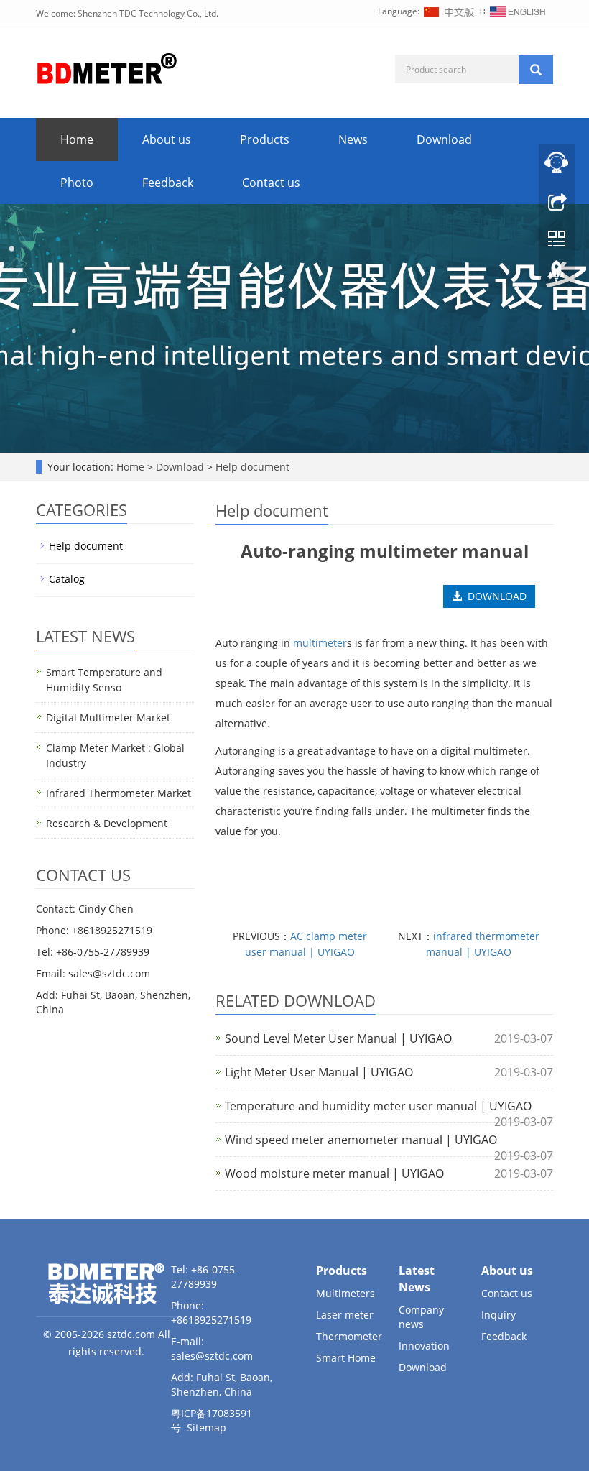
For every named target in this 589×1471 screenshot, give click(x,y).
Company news (421, 1317)
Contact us (271, 182)
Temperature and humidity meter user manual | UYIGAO (378, 1106)
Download (444, 139)
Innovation (424, 1345)
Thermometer (349, 1336)
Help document (251, 467)
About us (166, 139)
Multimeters (345, 1293)
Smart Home (346, 1358)
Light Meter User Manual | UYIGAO (319, 1072)
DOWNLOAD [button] (494, 596)
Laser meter (345, 1315)
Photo (76, 182)
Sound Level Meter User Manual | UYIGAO (338, 1038)
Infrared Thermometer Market (118, 793)
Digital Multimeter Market (108, 717)
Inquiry (498, 1315)
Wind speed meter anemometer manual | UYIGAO (361, 1140)
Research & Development (106, 823)
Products (264, 139)
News (353, 139)
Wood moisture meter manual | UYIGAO (334, 1173)
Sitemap (206, 1427)
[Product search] (536, 69)
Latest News (417, 1279)
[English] (518, 11)
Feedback (167, 182)
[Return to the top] (557, 275)
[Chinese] (450, 11)
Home (76, 139)
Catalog (67, 579)
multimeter (320, 643)
